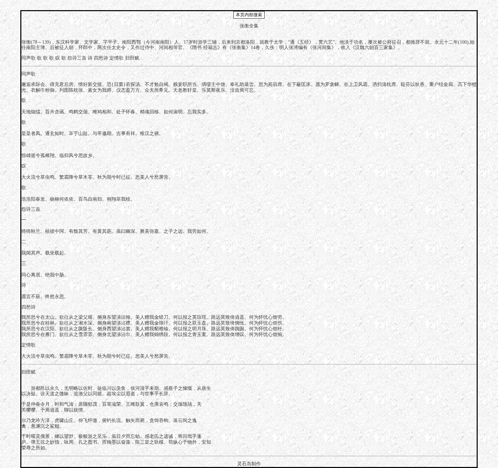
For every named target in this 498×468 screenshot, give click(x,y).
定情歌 (116, 58)
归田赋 (132, 58)
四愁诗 (101, 58)
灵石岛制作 (249, 463)
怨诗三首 (76, 58)
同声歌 (28, 58)
